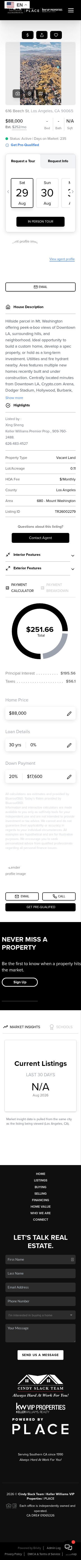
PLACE (49, 1499)
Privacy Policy (13, 1554)
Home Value (41, 1207)
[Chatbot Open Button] (68, 1547)
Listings (40, 1180)
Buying (40, 1187)
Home (40, 1174)
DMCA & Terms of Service (44, 1554)
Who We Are (40, 1213)
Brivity (37, 1548)
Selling (40, 1194)
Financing (40, 1200)
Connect (40, 1220)
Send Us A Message (40, 1355)
